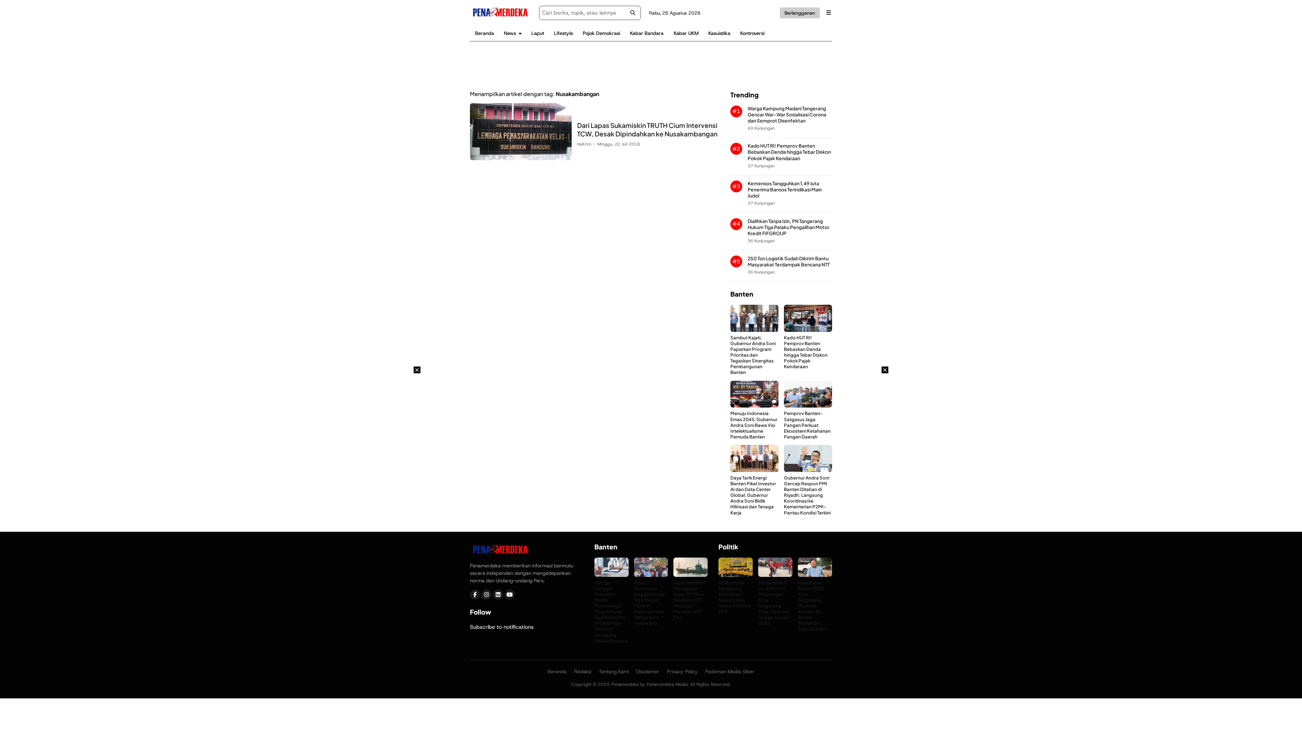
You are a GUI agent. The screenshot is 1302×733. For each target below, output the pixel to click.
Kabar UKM (686, 33)
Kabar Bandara (647, 33)
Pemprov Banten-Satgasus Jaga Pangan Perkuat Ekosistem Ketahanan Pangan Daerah (807, 424)
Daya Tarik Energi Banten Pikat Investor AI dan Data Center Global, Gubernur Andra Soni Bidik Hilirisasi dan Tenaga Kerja (753, 495)
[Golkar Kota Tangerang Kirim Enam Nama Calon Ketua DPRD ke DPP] (735, 575)
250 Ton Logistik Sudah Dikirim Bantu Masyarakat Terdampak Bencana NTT (789, 261)
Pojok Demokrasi (601, 33)
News (510, 33)
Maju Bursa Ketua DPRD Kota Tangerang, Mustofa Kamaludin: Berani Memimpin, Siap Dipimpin (813, 606)
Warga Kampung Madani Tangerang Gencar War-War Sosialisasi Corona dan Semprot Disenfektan (787, 115)
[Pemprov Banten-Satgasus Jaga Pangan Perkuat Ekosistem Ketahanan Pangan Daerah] (808, 405)
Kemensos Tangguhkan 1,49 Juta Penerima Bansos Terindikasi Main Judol (785, 190)
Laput (537, 33)
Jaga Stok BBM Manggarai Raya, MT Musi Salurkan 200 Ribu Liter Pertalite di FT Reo (689, 600)
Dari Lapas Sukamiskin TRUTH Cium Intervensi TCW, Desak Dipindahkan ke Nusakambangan (647, 129)
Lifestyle (563, 33)
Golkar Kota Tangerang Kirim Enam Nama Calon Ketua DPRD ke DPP (734, 597)
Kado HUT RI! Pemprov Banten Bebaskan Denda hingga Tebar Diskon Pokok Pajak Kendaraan (789, 152)
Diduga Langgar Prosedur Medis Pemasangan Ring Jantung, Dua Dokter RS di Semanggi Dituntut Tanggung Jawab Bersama (611, 611)
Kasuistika (719, 33)
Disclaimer (647, 671)
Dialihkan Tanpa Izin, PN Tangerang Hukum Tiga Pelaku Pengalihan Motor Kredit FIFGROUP (788, 227)
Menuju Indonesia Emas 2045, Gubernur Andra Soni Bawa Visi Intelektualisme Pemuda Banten (753, 424)
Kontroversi (752, 33)
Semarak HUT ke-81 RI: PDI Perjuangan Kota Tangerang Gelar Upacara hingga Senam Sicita (773, 603)
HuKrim (584, 144)
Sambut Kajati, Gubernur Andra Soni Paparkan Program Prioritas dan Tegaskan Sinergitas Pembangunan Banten (753, 355)
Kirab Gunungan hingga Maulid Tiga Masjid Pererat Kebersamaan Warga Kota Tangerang (649, 603)
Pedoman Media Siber (729, 671)
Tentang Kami (614, 671)
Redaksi (582, 671)
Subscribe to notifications (502, 627)
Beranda (484, 33)
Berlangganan (800, 13)
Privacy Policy (682, 671)
